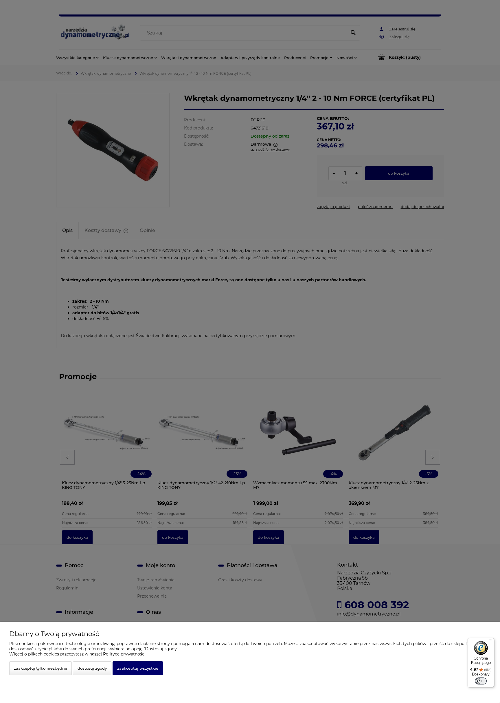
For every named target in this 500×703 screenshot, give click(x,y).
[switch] (481, 681)
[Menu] (490, 641)
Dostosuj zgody (92, 668)
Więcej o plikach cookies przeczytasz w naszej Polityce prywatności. (77, 654)
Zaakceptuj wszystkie (137, 668)
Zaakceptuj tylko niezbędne (40, 668)
